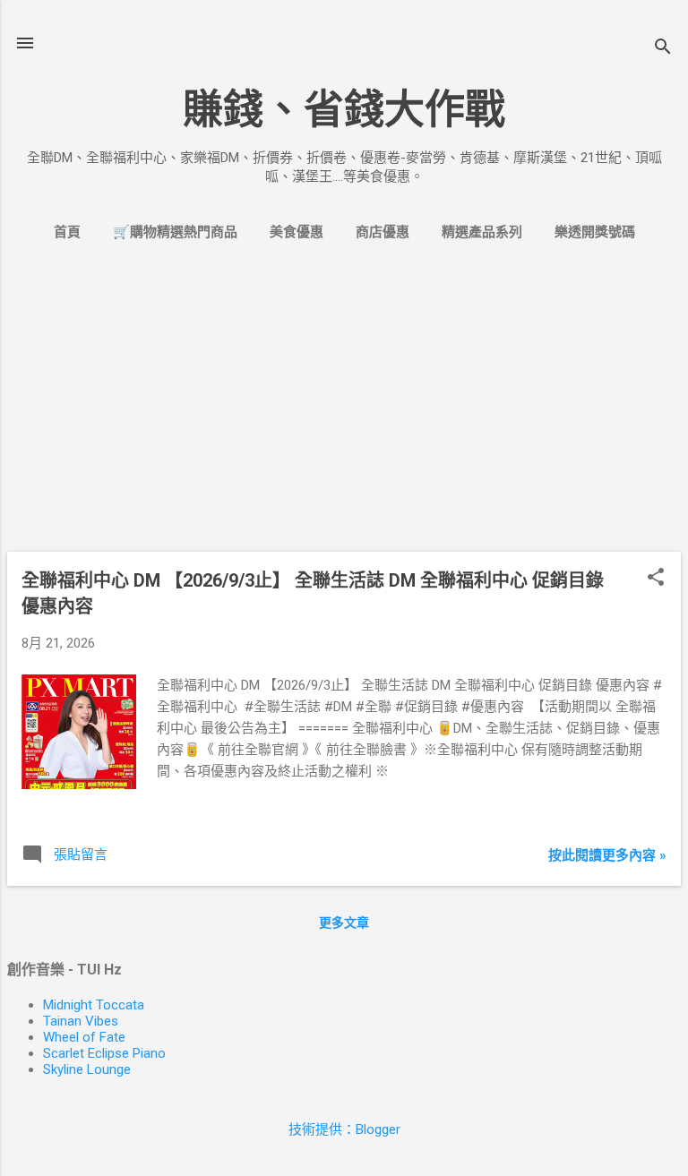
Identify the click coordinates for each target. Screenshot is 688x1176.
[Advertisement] (344, 412)
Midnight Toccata (93, 1005)
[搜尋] (663, 48)
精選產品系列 (482, 232)
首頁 (67, 232)
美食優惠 (296, 232)
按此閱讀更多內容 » (607, 855)
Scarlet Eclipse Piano (104, 1053)
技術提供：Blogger (344, 1129)
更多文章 (344, 922)
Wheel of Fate (84, 1037)
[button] (655, 578)
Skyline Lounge (87, 1069)
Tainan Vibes (80, 1021)
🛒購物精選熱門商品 (175, 232)
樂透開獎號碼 (595, 232)
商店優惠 (382, 232)
